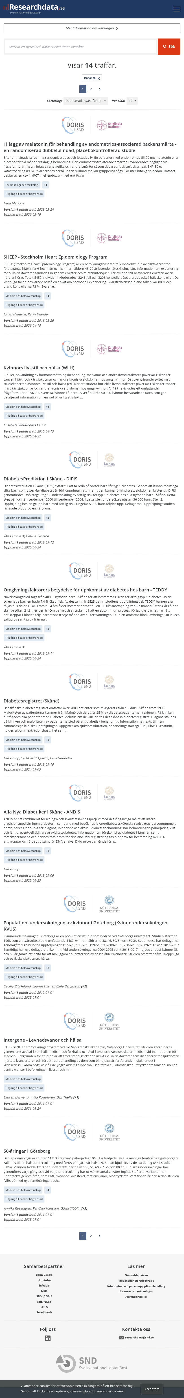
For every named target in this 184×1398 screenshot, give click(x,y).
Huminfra (44, 1280)
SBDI (39, 1296)
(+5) (84, 1208)
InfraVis (44, 1285)
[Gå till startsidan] (33, 9)
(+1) (76, 1097)
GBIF (49, 1296)
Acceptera (152, 1389)
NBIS (44, 1291)
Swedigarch (44, 1312)
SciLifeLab (44, 1302)
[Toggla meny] (176, 9)
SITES (44, 1307)
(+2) (84, 986)
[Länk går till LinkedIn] (48, 1338)
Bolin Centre (44, 1275)
